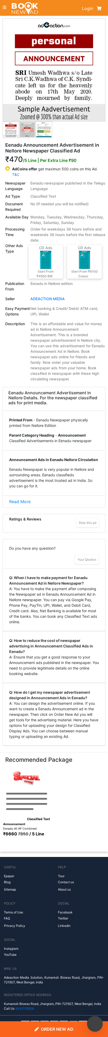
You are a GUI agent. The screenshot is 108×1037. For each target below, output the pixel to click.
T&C (15, 174)
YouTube (10, 955)
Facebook (65, 912)
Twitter (63, 918)
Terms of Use (13, 912)
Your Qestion (87, 559)
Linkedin (64, 926)
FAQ (7, 918)
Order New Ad (57, 1029)
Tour (61, 876)
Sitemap (10, 889)
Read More (20, 501)
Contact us (66, 882)
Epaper (9, 876)
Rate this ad (87, 523)
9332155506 (24, 1008)
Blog (7, 882)
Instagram (11, 949)
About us (64, 889)
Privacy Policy (14, 926)
